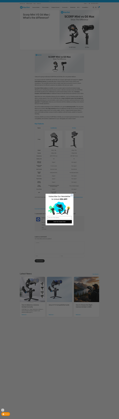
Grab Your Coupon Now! (59, 221)
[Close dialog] (72, 195)
